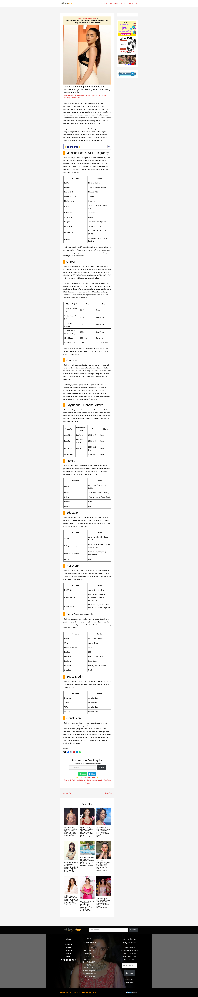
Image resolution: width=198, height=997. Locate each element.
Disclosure (68, 950)
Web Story (113, 3)
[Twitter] (64, 960)
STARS (103, 3)
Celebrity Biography (71, 95)
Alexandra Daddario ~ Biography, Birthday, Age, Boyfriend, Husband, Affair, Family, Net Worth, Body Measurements (71, 867)
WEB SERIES (88, 968)
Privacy (68, 942)
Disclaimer (68, 948)
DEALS (123, 3)
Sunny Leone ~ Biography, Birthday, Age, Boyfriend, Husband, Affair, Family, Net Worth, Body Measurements (103, 903)
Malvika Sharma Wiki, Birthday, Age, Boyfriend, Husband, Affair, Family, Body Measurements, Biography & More (71, 900)
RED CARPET (89, 959)
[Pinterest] (75, 960)
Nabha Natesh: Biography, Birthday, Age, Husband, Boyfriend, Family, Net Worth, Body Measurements (71, 831)
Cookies (68, 956)
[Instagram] (67, 960)
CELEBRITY (89, 948)
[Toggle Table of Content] (108, 146)
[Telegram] (70, 960)
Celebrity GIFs (89, 956)
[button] (137, 3)
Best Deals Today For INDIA (73, 780)
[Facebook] (61, 960)
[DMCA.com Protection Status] (132, 992)
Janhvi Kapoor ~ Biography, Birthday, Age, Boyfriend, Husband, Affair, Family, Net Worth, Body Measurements (103, 832)
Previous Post (66, 793)
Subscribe (101, 767)
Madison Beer (83, 95)
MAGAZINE (89, 953)
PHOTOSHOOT (89, 950)
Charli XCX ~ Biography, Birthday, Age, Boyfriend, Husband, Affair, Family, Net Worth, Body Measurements (103, 865)
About (68, 939)
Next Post (109, 793)
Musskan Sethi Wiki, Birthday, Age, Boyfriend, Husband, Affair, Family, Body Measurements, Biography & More (87, 861)
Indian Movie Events (89, 973)
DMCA (68, 953)
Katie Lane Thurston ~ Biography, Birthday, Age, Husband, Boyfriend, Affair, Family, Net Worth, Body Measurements (87, 905)
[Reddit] (73, 960)
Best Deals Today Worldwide (93, 780)
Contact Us (68, 945)
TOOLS (130, 3)
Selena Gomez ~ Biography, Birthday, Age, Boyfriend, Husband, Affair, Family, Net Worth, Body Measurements (87, 832)
